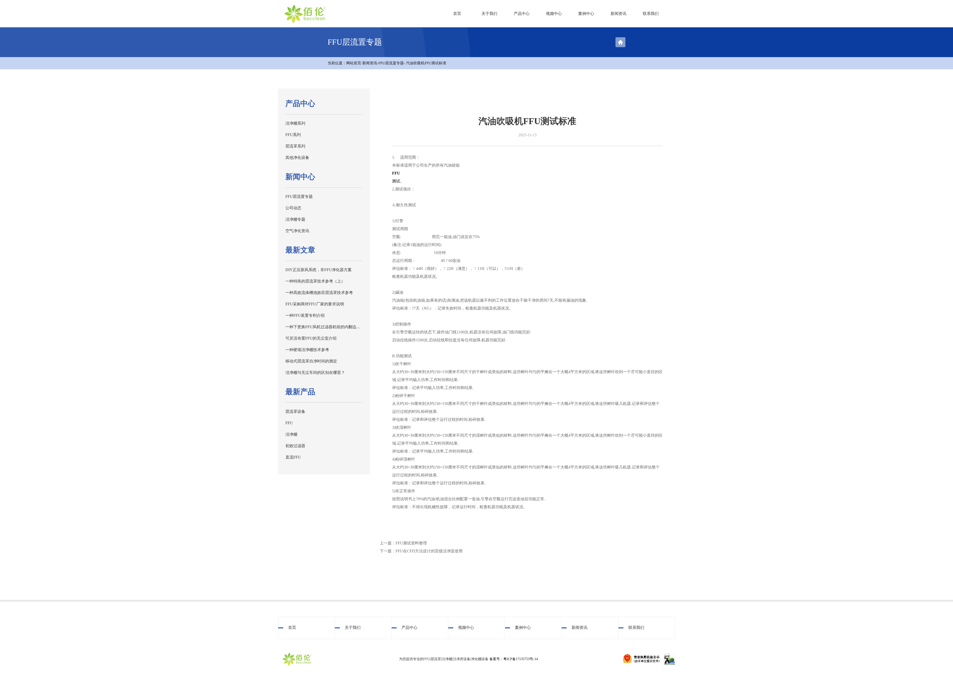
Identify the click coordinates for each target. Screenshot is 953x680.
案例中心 (586, 13)
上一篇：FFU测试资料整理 (403, 543)
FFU (396, 173)
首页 (457, 13)
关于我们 (489, 13)
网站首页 (353, 63)
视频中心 (554, 13)
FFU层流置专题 (391, 63)
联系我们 (651, 13)
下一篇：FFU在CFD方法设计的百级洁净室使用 (421, 551)
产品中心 (522, 13)
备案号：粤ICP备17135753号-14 (513, 659)
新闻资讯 (618, 13)
